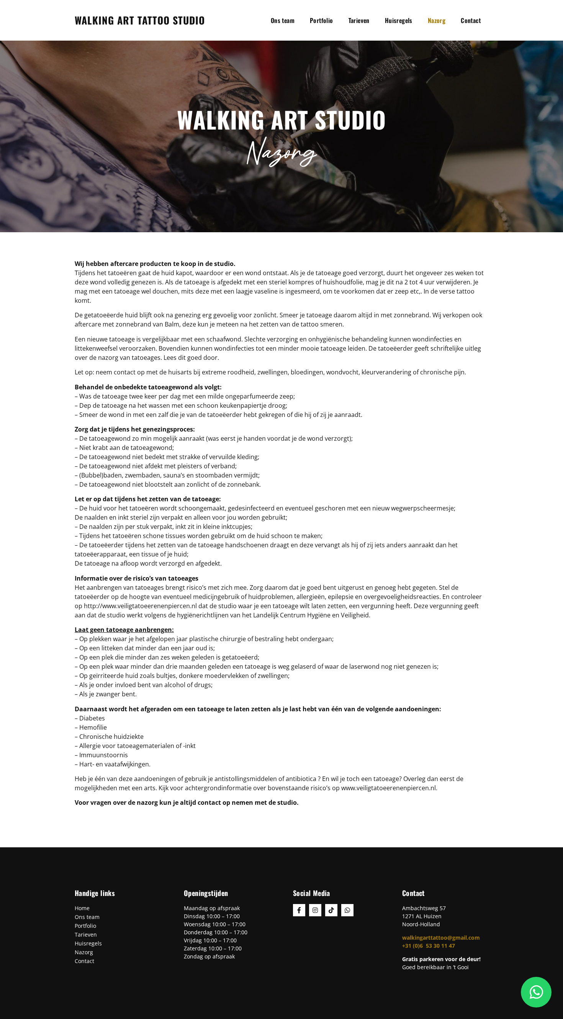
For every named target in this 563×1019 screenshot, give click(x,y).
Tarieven (359, 20)
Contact (471, 20)
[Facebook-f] (299, 910)
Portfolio (321, 20)
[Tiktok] (331, 910)
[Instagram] (315, 910)
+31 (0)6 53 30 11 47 (428, 945)
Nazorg (436, 20)
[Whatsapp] (347, 910)
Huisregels (398, 20)
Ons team (283, 20)
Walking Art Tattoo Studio (140, 20)
